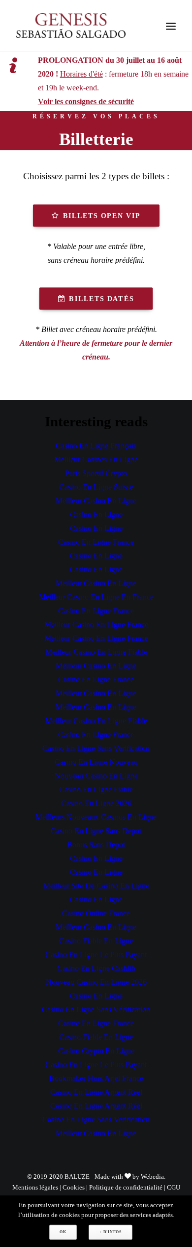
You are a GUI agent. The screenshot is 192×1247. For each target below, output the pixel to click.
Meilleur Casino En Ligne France (96, 624)
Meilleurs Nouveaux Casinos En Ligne (96, 817)
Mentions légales (35, 1187)
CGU (173, 1187)
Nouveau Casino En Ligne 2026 (96, 982)
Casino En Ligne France (96, 542)
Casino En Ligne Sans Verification (96, 748)
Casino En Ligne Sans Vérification (96, 1009)
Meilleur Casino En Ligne (96, 501)
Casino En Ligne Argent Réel (96, 1092)
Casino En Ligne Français (96, 446)
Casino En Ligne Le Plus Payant (96, 954)
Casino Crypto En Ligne (96, 1051)
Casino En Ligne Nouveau (96, 762)
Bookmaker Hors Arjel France (96, 1078)
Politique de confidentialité (125, 1187)
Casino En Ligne (96, 514)
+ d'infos (110, 1232)
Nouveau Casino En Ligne (96, 776)
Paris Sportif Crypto (96, 473)
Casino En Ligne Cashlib (96, 968)
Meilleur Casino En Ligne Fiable (96, 652)
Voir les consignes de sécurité (86, 101)
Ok (62, 1232)
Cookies (74, 1187)
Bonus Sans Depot (96, 844)
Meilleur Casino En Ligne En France (96, 597)
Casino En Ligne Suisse (96, 487)
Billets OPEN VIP (101, 216)
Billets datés (101, 299)
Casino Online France (96, 913)
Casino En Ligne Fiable (96, 789)
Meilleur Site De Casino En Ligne (96, 886)
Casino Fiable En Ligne (96, 941)
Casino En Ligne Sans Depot (96, 831)
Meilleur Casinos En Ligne (96, 459)
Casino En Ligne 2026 (96, 803)
